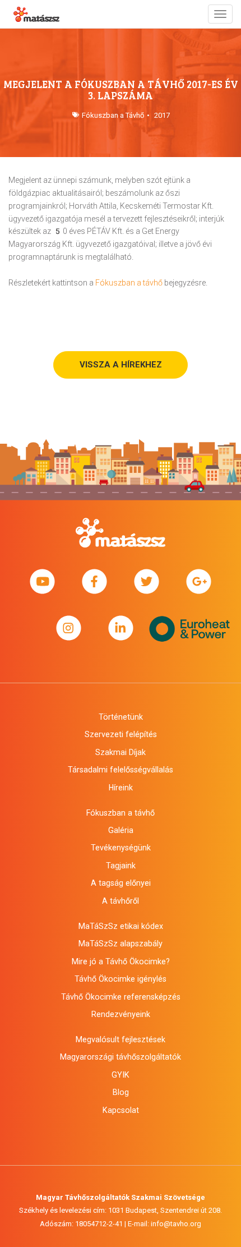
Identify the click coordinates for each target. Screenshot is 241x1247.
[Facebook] (94, 582)
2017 (162, 115)
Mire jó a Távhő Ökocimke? (121, 961)
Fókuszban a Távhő (113, 115)
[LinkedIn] (120, 628)
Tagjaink (121, 865)
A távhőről (120, 900)
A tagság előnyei (121, 882)
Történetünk (121, 716)
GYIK (120, 1074)
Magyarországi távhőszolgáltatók (120, 1056)
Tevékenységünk (121, 847)
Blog (121, 1092)
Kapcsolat (121, 1110)
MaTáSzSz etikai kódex (120, 926)
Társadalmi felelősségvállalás (120, 769)
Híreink (121, 787)
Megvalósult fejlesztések (120, 1039)
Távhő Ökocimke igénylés (120, 978)
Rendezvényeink (120, 1014)
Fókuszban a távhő (129, 282)
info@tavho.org (176, 1224)
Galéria (120, 830)
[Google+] (198, 582)
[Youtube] (42, 582)
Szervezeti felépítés (121, 734)
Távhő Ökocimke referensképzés (120, 996)
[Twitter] (146, 582)
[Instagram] (68, 628)
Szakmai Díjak (120, 752)
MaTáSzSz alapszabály (120, 943)
